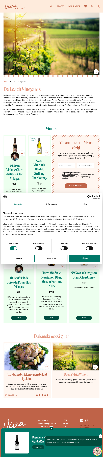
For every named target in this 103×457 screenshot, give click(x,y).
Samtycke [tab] (18, 204)
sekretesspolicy (68, 175)
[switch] (38, 248)
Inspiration (74, 6)
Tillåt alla (84, 258)
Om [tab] (85, 204)
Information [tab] (51, 204)
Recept (61, 6)
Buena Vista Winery (76, 374)
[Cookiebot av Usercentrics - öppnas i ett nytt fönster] (89, 197)
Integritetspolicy (87, 425)
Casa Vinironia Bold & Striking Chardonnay (39, 169)
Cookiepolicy (85, 428)
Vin (51, 6)
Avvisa (19, 258)
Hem (5, 81)
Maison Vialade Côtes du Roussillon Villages (19, 282)
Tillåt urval (51, 258)
